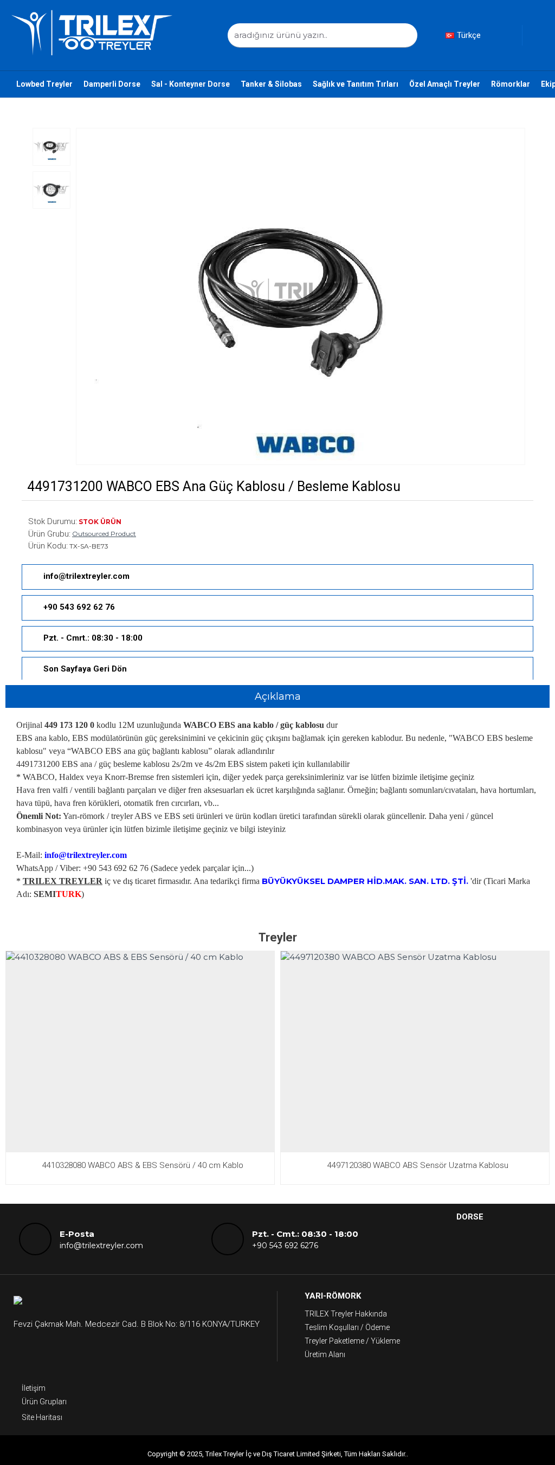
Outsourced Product (104, 534)
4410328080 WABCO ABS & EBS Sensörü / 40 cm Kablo (142, 1165)
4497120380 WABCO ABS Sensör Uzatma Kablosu (417, 1165)
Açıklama (278, 696)
